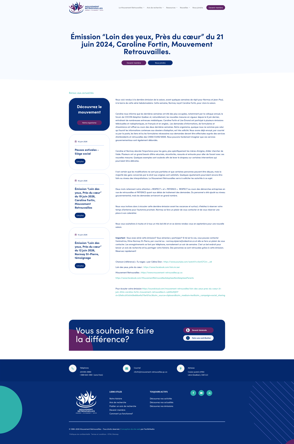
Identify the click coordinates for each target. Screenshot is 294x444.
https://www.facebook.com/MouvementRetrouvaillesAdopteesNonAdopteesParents (155, 277)
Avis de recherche (154, 7)
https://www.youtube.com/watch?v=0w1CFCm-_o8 (188, 261)
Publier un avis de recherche (122, 406)
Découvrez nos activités (161, 398)
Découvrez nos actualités (161, 402)
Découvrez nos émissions (161, 406)
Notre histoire (115, 398)
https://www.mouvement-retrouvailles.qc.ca (161, 272)
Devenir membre (117, 409)
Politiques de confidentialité (79, 434)
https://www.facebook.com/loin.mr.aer (162, 267)
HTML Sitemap (113, 434)
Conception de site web (130, 429)
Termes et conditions (98, 434)
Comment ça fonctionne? (121, 413)
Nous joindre (197, 7)
